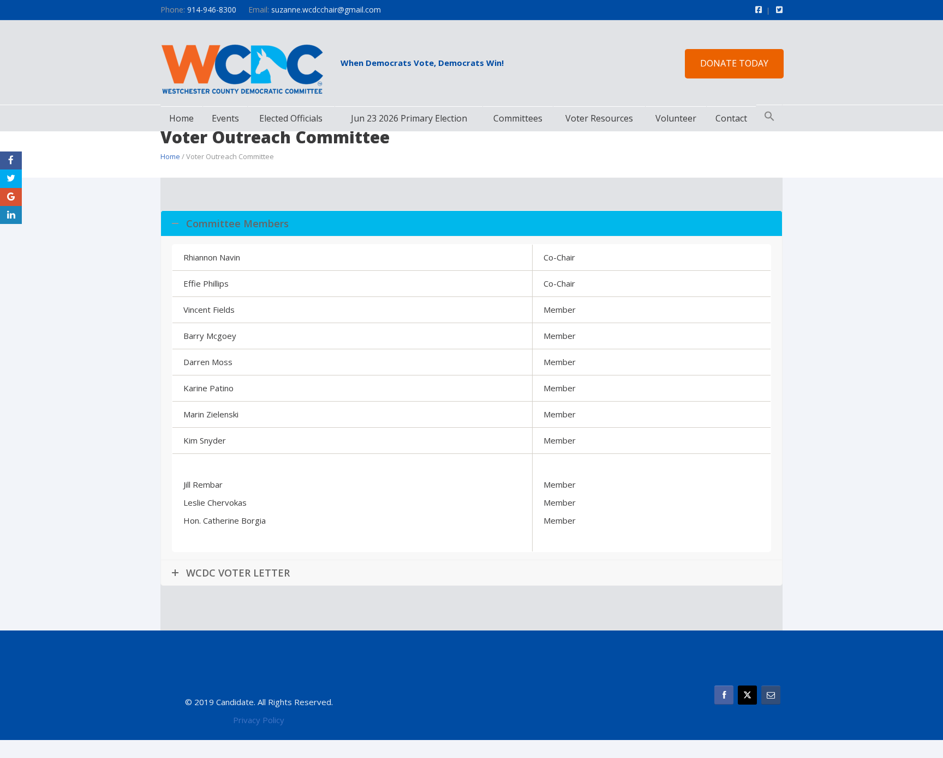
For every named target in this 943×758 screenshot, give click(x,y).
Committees (517, 118)
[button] (769, 117)
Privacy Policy (258, 719)
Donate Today (734, 63)
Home (181, 118)
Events (225, 118)
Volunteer (675, 118)
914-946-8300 (211, 9)
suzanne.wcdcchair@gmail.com (326, 9)
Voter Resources (599, 118)
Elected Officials (291, 118)
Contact (731, 118)
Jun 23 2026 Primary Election (409, 118)
